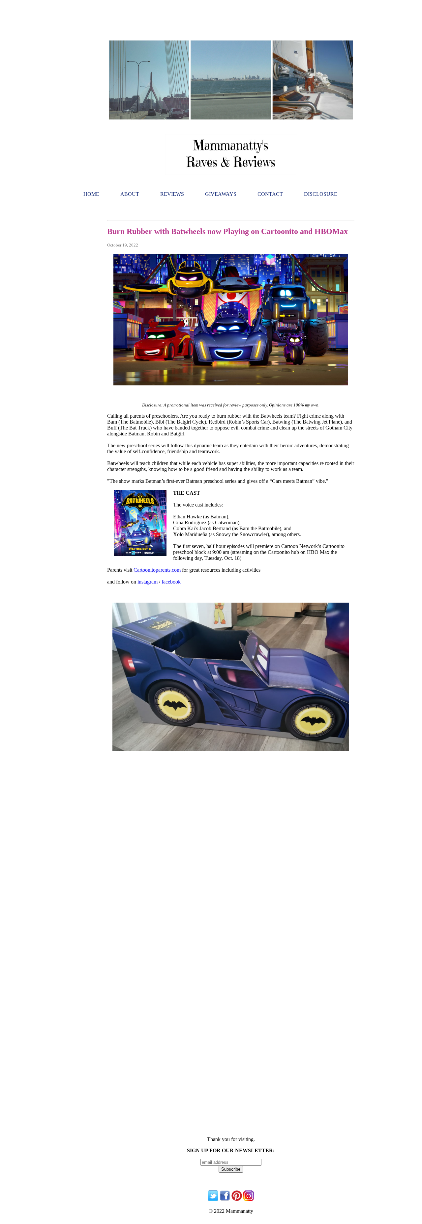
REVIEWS (172, 194)
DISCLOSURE (320, 194)
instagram (147, 582)
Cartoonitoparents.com (157, 570)
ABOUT (129, 194)
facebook (171, 582)
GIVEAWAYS (220, 194)
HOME (91, 194)
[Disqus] (230, 874)
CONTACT (270, 194)
